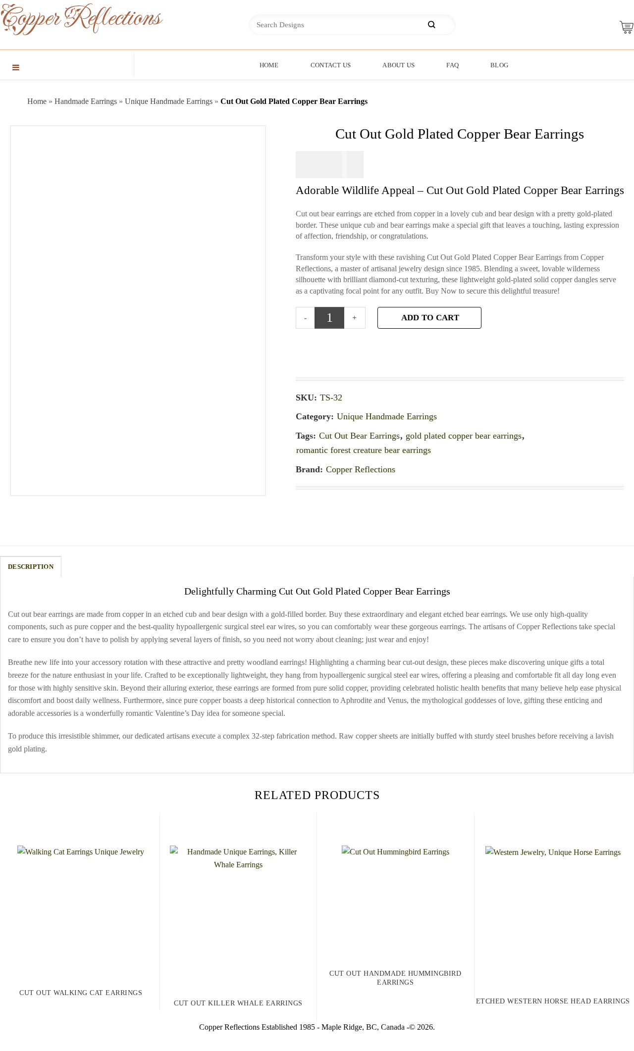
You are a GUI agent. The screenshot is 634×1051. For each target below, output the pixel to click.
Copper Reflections (64, 18)
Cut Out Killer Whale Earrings (238, 1003)
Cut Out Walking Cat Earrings (80, 993)
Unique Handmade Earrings (168, 101)
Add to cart (430, 317)
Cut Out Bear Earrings (359, 436)
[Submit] (431, 25)
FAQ (452, 65)
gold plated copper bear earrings (464, 436)
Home (269, 65)
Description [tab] (30, 566)
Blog (499, 65)
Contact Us (331, 65)
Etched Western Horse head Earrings (553, 1001)
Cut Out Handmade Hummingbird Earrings (395, 978)
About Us (398, 65)
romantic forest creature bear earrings (363, 450)
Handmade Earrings (85, 101)
